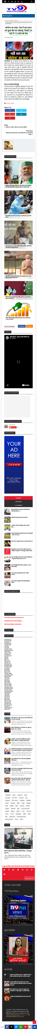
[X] (11, 1027)
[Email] (30, 1027)
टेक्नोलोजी (29, 800)
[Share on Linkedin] (21, 114)
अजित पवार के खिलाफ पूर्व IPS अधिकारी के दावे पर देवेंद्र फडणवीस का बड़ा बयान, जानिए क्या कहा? (20, 975)
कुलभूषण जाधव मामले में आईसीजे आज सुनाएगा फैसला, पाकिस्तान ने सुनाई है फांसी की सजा (20, 739)
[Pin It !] (10, 118)
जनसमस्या (7, 800)
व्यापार (29, 814)
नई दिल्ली (28, 803)
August (6, 651)
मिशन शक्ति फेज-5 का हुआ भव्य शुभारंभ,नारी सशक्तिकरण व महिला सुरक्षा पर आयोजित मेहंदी (19, 989)
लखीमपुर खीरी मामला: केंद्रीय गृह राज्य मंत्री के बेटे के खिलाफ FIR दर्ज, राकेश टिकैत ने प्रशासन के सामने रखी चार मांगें (18, 186)
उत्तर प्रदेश (7, 797)
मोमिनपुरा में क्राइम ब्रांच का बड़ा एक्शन (19, 517)
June (5, 647)
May (5, 657)
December (7, 639)
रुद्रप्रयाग (29, 811)
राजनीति (7, 811)
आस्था (25, 795)
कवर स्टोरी (21, 797)
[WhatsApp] (20, 1027)
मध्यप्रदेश (22, 806)
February (6, 661)
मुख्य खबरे (13, 808)
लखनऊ (12, 814)
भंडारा (16, 806)
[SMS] (16, 1027)
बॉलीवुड (11, 806)
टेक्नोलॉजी (22, 800)
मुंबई (18, 808)
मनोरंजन (28, 806)
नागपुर (6, 806)
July (5, 646)
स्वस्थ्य (16, 819)
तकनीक (7, 803)
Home (6, 20)
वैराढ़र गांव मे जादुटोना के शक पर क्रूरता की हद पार (22, 541)
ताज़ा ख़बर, (8, 37)
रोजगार (6, 814)
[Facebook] (7, 1027)
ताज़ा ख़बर (11, 20)
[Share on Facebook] (10, 110)
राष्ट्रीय (15, 20)
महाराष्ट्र (7, 808)
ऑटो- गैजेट (14, 797)
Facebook (21, 326)
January (6, 653)
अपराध (14, 795)
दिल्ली (18, 803)
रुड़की (23, 811)
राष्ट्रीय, (11, 37)
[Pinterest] (25, 1027)
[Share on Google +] (10, 114)
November (7, 640)
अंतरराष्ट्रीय (7, 795)
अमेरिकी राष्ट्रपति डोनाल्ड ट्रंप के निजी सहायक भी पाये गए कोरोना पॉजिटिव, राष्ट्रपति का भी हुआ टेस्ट (21, 749)
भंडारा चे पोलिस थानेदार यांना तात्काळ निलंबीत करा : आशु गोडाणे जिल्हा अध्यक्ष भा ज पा (21, 557)
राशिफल (12, 811)
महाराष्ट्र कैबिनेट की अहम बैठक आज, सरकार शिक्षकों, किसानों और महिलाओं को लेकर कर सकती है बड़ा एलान (20, 983)
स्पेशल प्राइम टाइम (9, 819)
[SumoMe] (34, 1027)
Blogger (29, 326)
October (6, 642)
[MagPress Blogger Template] (18, 8)
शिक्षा (6, 816)
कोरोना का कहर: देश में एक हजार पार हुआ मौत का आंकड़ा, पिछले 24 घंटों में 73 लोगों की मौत (18, 30)
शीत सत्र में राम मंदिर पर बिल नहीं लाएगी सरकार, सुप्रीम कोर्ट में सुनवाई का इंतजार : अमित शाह (21, 779)
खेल (26, 797)
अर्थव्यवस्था (20, 795)
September (7, 650)
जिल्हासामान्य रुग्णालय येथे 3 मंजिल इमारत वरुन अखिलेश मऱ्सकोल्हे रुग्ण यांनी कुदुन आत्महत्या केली (21, 549)
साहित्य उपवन (12, 816)
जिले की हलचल (15, 800)
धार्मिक (23, 803)
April (5, 658)
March (5, 660)
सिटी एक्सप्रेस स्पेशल (21, 816)
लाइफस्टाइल (18, 814)
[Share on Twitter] (21, 110)
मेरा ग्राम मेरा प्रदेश (25, 808)
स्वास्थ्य (21, 819)
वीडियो (24, 814)
